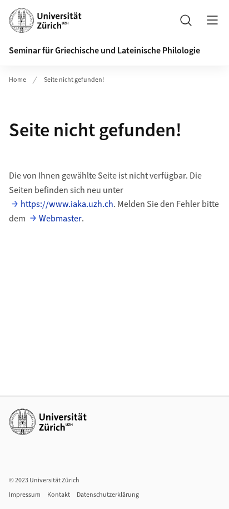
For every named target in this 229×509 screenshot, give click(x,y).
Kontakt (58, 495)
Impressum (25, 495)
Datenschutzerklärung (108, 495)
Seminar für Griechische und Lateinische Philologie (104, 51)
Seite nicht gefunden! (74, 80)
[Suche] (185, 20)
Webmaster (60, 219)
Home (17, 80)
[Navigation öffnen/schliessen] (212, 20)
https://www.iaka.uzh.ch (67, 204)
